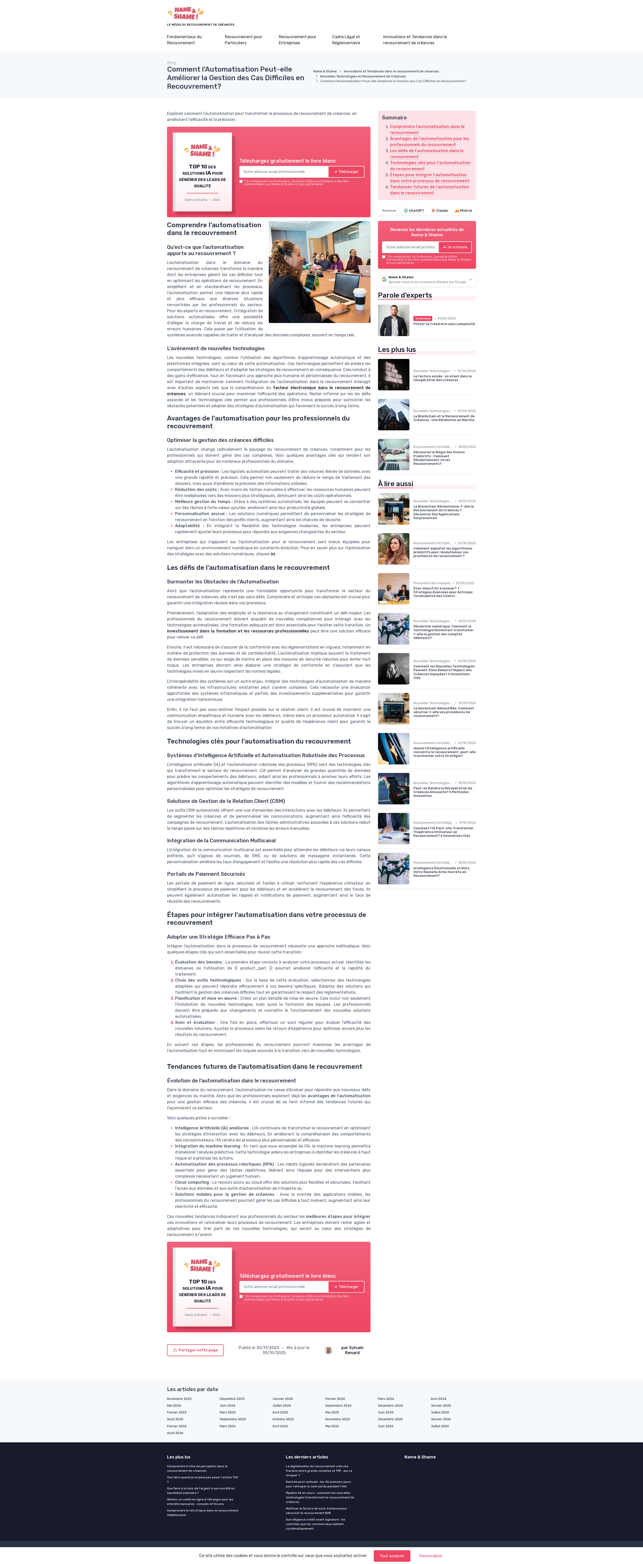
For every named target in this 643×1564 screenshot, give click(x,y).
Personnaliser (430, 1556)
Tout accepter (392, 1556)
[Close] (412, 744)
